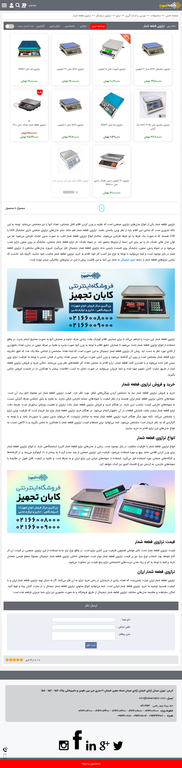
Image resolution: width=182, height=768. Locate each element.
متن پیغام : (124, 634)
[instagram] (64, 745)
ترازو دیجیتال (128, 260)
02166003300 (102, 711)
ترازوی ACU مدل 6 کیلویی (70, 125)
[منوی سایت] (91, 5)
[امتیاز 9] (20, 659)
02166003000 (85, 711)
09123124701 (156, 716)
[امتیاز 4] (11, 659)
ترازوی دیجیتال (103, 16)
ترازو (118, 16)
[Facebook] (77, 740)
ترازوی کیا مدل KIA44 (111, 125)
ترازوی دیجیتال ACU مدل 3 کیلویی (153, 69)
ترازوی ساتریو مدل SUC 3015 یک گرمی (153, 126)
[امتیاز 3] (10, 659)
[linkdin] (91, 746)
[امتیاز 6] (15, 659)
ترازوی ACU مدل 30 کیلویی (70, 69)
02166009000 (152, 711)
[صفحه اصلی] (170, 5)
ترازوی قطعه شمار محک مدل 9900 (29, 125)
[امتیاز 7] (17, 659)
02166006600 (119, 711)
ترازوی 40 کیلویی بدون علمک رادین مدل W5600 (111, 182)
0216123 (32, 6)
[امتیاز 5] (13, 659)
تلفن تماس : (123, 627)
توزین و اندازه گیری (135, 16)
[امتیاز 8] (19, 659)
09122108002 (140, 716)
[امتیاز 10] (22, 659)
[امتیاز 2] (8, 659)
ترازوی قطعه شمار (82, 16)
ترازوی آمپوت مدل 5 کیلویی (111, 69)
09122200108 (124, 716)
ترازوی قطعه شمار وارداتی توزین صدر (70, 181)
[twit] (118, 746)
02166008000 (135, 711)
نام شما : (125, 620)
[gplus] (104, 746)
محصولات (155, 16)
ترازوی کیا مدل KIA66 (29, 69)
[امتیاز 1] (6, 659)
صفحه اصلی (171, 16)
